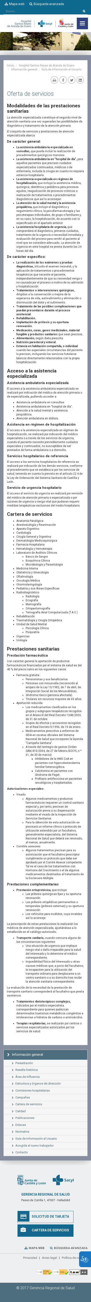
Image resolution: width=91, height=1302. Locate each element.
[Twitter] (71, 80)
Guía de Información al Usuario (61, 69)
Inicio (10, 65)
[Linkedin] (80, 80)
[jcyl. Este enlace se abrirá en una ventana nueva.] (31, 1179)
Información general (24, 69)
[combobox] (42, 11)
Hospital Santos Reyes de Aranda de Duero (46, 65)
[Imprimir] (54, 80)
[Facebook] (63, 80)
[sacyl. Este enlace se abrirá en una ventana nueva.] (63, 1179)
